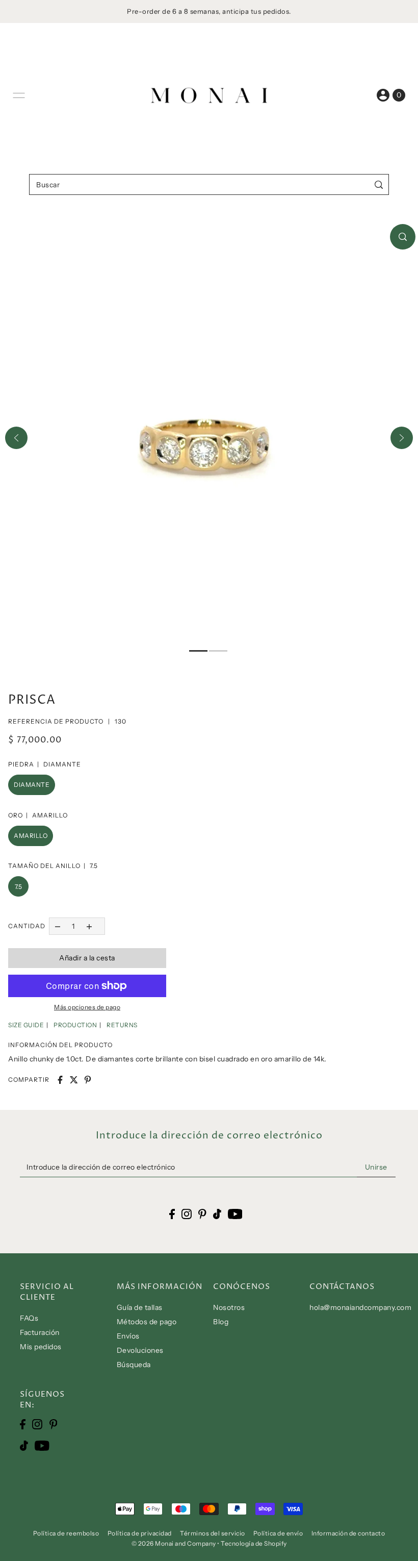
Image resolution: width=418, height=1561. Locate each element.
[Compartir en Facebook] (60, 1080)
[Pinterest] (53, 1424)
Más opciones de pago (87, 1007)
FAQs (29, 1318)
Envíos (128, 1336)
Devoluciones (140, 1350)
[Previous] (16, 438)
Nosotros (229, 1307)
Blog (220, 1321)
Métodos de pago (147, 1321)
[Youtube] (42, 1445)
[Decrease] (57, 926)
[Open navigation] (19, 95)
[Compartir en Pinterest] (88, 1080)
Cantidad (26, 926)
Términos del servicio (212, 1533)
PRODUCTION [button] (75, 1025)
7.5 (18, 886)
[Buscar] (379, 184)
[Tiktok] (24, 1445)
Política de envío (278, 1533)
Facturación (40, 1332)
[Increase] (89, 926)
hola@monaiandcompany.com (360, 1307)
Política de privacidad (140, 1533)
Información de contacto (348, 1533)
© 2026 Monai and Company (174, 1543)
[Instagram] (37, 1424)
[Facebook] (22, 1424)
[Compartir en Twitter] (74, 1080)
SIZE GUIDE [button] (26, 1025)
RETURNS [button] (122, 1025)
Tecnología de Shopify (254, 1543)
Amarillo (30, 835)
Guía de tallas (140, 1307)
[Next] (401, 438)
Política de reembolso (66, 1533)
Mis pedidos (41, 1346)
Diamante (31, 784)
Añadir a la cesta (87, 957)
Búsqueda (134, 1364)
